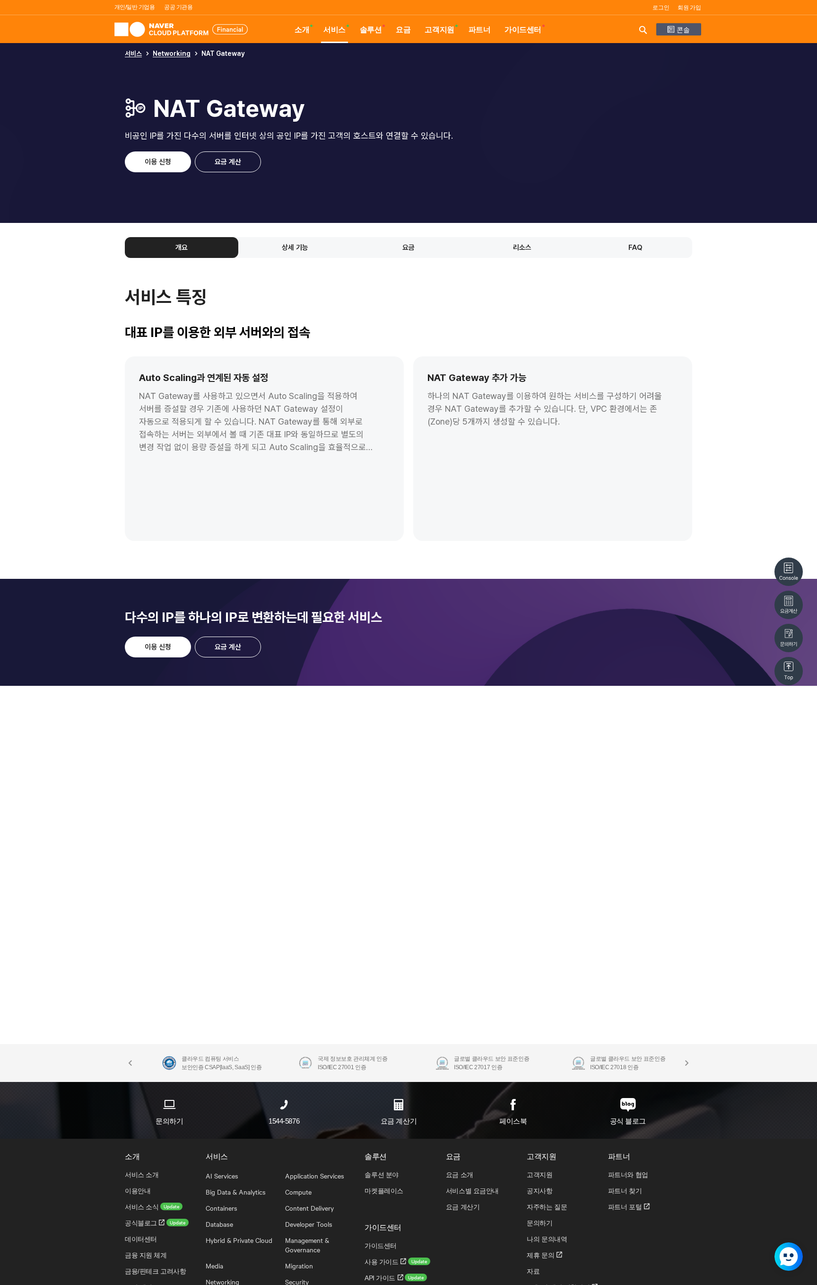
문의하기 (169, 1121)
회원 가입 (689, 7)
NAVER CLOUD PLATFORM (181, 29)
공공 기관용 (178, 7)
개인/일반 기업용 (134, 7)
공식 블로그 (628, 1121)
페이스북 (513, 1121)
